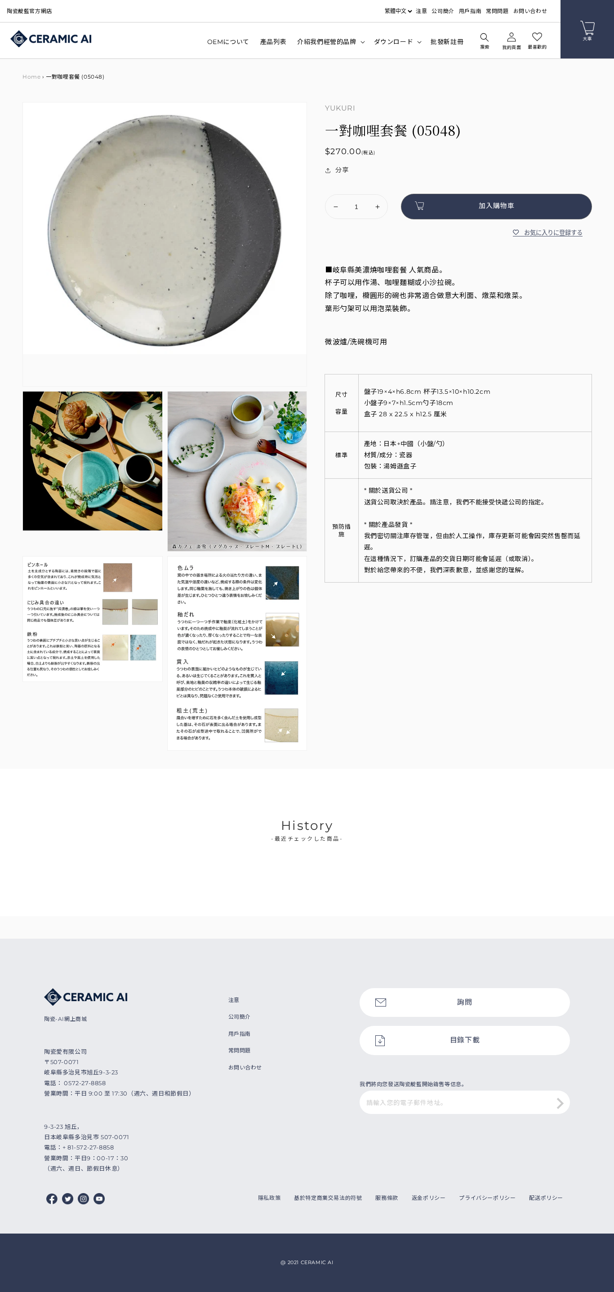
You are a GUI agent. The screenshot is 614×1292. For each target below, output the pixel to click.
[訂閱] (560, 1103)
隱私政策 (269, 1197)
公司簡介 (443, 11)
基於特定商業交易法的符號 (328, 1197)
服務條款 (386, 1197)
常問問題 (497, 11)
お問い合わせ (530, 11)
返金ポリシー (429, 1197)
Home (31, 76)
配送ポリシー (546, 1197)
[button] (484, 42)
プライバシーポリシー (487, 1197)
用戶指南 (470, 11)
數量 (331, 187)
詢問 (464, 1002)
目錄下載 (465, 1040)
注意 (421, 11)
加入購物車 (497, 205)
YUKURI (340, 108)
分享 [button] (341, 170)
